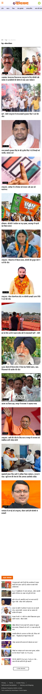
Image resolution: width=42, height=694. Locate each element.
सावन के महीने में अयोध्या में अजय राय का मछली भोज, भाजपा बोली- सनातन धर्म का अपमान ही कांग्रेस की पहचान (25, 610)
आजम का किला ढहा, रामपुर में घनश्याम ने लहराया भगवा (19, 404)
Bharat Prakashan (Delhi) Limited (12, 688)
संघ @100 (20, 8)
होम (2, 8)
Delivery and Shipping (26, 685)
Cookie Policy (20, 683)
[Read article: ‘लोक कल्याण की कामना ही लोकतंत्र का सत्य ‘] (6, 644)
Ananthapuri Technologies (19, 690)
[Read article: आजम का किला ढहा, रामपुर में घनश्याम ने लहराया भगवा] (21, 387)
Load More (21, 668)
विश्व (13, 8)
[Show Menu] (2, 3)
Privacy (3, 683)
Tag (6, 40)
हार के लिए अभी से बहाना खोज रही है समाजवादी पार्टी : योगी (20, 333)
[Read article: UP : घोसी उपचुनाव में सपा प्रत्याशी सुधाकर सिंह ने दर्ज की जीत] (21, 98)
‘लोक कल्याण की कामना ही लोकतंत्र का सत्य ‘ (25, 642)
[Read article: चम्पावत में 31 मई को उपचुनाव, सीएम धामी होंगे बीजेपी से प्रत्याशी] (21, 494)
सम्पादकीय (29, 8)
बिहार (4, 255)
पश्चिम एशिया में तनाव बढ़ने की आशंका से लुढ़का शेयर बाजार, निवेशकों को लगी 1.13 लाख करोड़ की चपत (26, 627)
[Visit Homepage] (21, 3)
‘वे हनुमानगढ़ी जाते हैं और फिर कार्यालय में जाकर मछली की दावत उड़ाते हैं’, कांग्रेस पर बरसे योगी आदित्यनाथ (25, 584)
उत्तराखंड (5, 73)
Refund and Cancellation (9, 685)
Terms (11, 683)
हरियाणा (5, 219)
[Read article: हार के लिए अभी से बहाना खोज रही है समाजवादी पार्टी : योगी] (21, 317)
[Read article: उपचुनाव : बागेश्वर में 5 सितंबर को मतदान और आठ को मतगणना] (21, 171)
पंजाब (4, 362)
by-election (12, 40)
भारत (7, 8)
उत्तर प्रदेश (5, 109)
